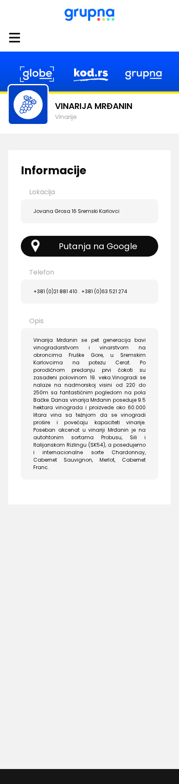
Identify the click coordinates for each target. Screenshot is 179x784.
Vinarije (66, 116)
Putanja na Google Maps (98, 248)
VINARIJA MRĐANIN (93, 106)
